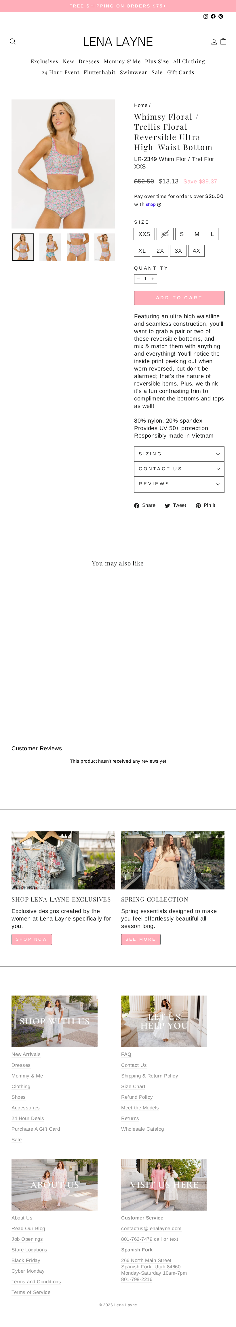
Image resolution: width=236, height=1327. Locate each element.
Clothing (21, 1086)
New (68, 61)
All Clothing (189, 61)
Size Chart (133, 1086)
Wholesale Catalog (142, 1129)
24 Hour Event (61, 72)
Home (140, 105)
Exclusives (45, 61)
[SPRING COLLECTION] (172, 860)
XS (165, 234)
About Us (22, 1218)
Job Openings (27, 1239)
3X (178, 251)
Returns (130, 1118)
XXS (144, 234)
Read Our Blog (28, 1228)
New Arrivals (26, 1054)
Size (142, 222)
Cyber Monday (28, 1271)
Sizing (150, 453)
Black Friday (26, 1260)
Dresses (89, 61)
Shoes (19, 1097)
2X (160, 251)
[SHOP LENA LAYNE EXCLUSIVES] (63, 860)
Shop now (32, 939)
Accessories (26, 1108)
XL (142, 251)
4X (196, 251)
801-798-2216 (136, 1279)
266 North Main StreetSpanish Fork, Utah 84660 (150, 1264)
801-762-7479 (136, 1239)
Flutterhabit (99, 72)
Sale (157, 72)
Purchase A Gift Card (36, 1129)
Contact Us (161, 468)
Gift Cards (181, 72)
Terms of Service (31, 1292)
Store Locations (29, 1250)
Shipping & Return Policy (149, 1076)
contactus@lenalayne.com (151, 1228)
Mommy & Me (122, 61)
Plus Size (157, 61)
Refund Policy (137, 1097)
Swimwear (134, 72)
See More (140, 939)
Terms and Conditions (36, 1281)
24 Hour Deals (28, 1118)
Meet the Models (140, 1108)
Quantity (151, 268)
